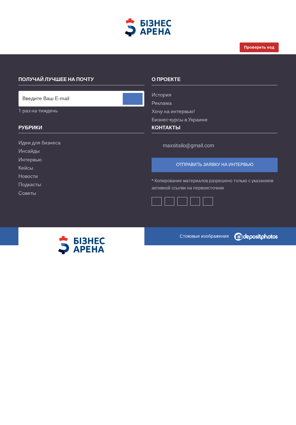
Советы (27, 193)
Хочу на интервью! (173, 111)
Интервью (30, 159)
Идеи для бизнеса (39, 143)
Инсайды (29, 151)
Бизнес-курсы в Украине (180, 119)
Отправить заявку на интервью (214, 164)
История (161, 95)
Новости (28, 176)
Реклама (162, 103)
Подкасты (29, 184)
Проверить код (259, 47)
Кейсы (25, 168)
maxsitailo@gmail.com (188, 145)
